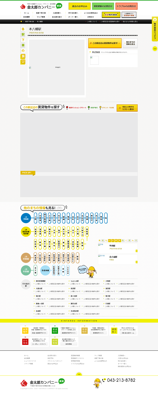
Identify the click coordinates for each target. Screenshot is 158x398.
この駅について (92, 21)
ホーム (26, 355)
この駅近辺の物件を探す (57, 284)
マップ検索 (98, 355)
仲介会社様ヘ (122, 361)
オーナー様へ (122, 364)
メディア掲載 (28, 364)
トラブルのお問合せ (77, 364)
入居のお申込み (123, 358)
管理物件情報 (75, 361)
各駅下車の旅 (98, 358)
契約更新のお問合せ (124, 366)
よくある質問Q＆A (100, 361)
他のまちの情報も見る (130, 21)
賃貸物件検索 (75, 355)
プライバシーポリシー (55, 361)
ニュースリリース (30, 361)
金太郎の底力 (52, 355)
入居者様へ (121, 355)
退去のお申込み (53, 364)
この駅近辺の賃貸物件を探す (110, 21)
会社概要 (27, 358)
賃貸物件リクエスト (77, 358)
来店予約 (50, 358)
